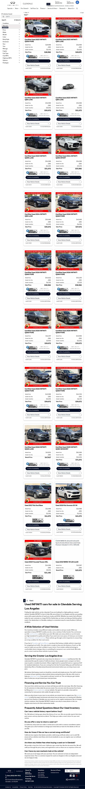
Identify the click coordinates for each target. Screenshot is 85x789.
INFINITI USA (29, 781)
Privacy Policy (23, 787)
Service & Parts (55, 770)
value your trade (35, 676)
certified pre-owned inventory (36, 638)
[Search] (3, 16)
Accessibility (15, 787)
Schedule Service (55, 772)
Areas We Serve (30, 776)
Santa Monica (44, 643)
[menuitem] (11, 26)
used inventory (33, 634)
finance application (39, 690)
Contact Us (8, 787)
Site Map (30, 787)
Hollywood (64, 659)
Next (31, 601)
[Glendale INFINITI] (20, 3)
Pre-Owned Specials (43, 777)
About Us (28, 770)
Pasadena (35, 643)
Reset (3, 20)
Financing (28, 779)
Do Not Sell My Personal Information (43, 787)
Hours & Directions (28, 773)
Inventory (41, 770)
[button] (77, 2)
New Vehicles (41, 772)
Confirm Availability (33, 61)
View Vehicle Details (33, 65)
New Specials (41, 775)
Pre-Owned (41, 774)
